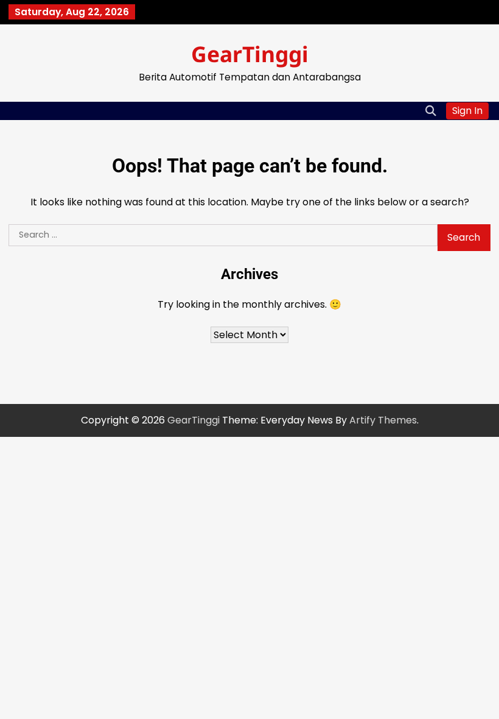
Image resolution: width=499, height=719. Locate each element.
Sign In (467, 110)
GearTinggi (250, 53)
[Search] (431, 111)
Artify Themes (383, 420)
